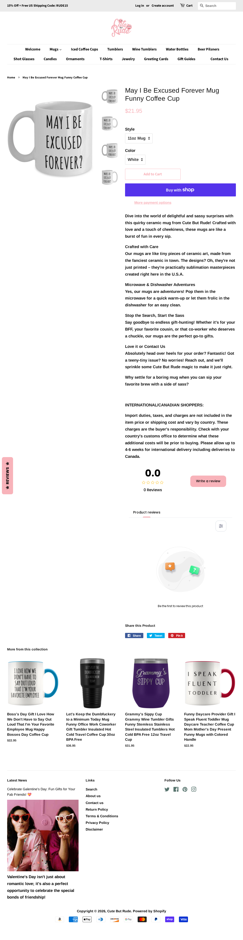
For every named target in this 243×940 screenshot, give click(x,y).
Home (11, 77)
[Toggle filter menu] (220, 526)
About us (93, 796)
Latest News (17, 780)
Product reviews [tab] (146, 512)
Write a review (208, 481)
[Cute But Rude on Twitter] (167, 790)
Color (130, 150)
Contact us (94, 803)
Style (130, 129)
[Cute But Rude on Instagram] (193, 790)
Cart (189, 5)
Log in (139, 5)
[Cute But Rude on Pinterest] (184, 790)
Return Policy (97, 809)
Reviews (7, 475)
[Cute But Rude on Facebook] (176, 790)
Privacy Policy (97, 823)
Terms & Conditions (102, 816)
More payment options (152, 202)
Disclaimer (94, 829)
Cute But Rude (119, 911)
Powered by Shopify (149, 911)
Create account (163, 5)
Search (91, 789)
